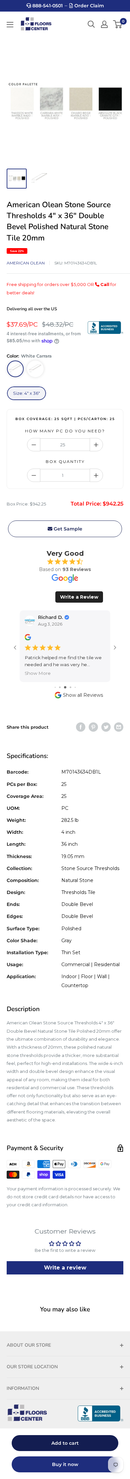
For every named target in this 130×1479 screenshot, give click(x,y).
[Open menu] (10, 24)
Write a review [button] (65, 1267)
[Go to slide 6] (75, 687)
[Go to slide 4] (65, 687)
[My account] (104, 24)
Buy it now (65, 1464)
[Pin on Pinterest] (93, 727)
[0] (118, 24)
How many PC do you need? (65, 430)
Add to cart (65, 1443)
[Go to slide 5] (70, 687)
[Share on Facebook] (80, 727)
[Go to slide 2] (55, 687)
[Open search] (91, 24)
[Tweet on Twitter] (106, 727)
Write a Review (79, 597)
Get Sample (67, 529)
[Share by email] (118, 727)
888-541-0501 (47, 6)
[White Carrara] (15, 369)
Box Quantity (65, 461)
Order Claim (88, 6)
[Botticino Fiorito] (35, 369)
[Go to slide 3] (60, 687)
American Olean (26, 262)
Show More (38, 673)
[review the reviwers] (28, 639)
